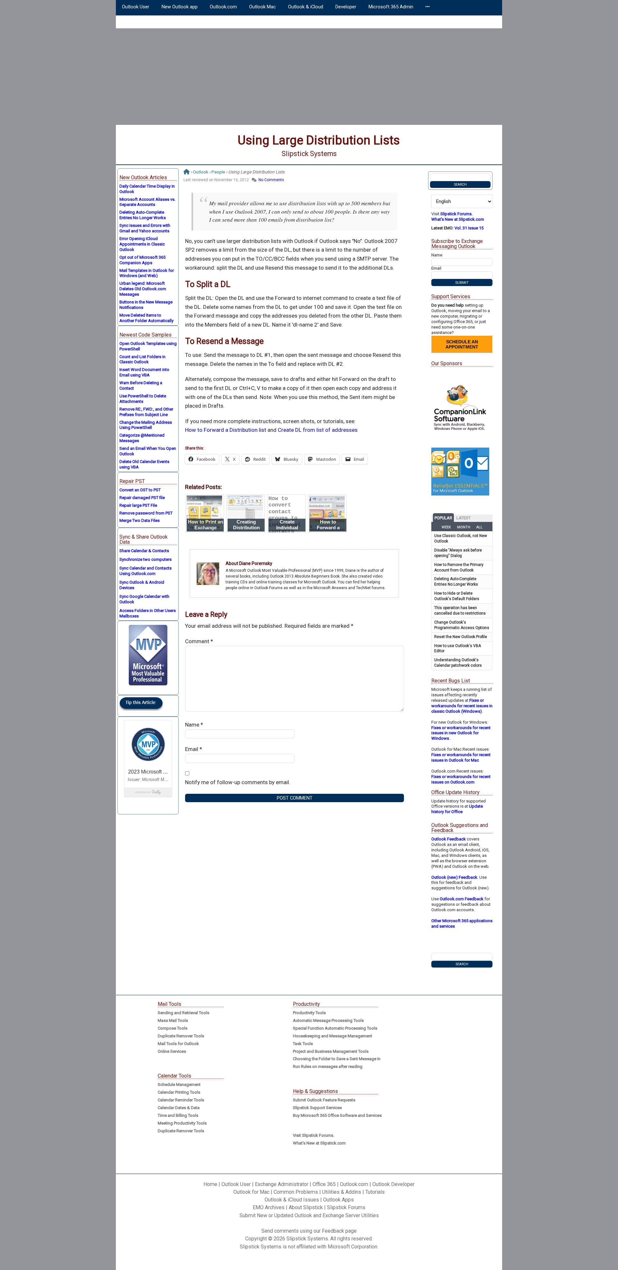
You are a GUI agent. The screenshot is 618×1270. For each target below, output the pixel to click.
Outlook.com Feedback (461, 898)
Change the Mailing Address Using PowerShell (145, 425)
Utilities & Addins (341, 1192)
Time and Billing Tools (178, 1115)
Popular (443, 517)
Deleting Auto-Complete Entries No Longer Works (142, 215)
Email (193, 749)
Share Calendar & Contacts (144, 550)
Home (210, 1184)
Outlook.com (354, 1184)
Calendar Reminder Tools (181, 1100)
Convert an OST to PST (140, 489)
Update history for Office (457, 809)
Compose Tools (172, 1028)
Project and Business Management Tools (331, 1051)
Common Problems (296, 1192)
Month (463, 527)
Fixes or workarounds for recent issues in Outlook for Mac (461, 757)
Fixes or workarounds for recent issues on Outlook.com (461, 779)
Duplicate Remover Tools (181, 1036)
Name (194, 724)
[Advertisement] (309, 77)
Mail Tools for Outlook (178, 1043)
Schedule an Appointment (461, 344)
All (479, 527)
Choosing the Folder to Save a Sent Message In (336, 1058)
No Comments (271, 180)
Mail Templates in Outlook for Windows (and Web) (146, 273)
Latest (463, 517)
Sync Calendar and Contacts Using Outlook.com (145, 571)
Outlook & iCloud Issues (292, 1200)
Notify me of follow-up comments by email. (237, 782)
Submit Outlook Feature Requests (324, 1100)
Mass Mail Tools (173, 1020)
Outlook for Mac (251, 1192)
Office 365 (324, 1184)
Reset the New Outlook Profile (460, 637)
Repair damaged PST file (142, 497)
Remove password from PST (146, 513)
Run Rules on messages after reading (327, 1066)
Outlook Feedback (448, 839)
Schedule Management (179, 1084)
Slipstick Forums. (456, 213)
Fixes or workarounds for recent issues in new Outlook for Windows (461, 733)
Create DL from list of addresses (318, 430)
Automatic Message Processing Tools (328, 1020)
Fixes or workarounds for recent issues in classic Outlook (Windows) (461, 706)
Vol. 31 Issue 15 (468, 228)
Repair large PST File (138, 505)
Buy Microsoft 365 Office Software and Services (337, 1115)
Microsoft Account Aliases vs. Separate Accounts (147, 202)
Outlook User (236, 1184)
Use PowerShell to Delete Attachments (142, 399)
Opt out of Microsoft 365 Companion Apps (142, 260)
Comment (199, 641)
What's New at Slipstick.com (457, 219)
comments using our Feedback (309, 1231)
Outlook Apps (338, 1200)
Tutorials (375, 1192)
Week (446, 527)
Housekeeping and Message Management (332, 1036)
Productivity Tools (309, 1012)
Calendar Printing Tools (179, 1092)
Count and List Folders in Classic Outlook (142, 359)
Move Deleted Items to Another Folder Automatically (146, 318)
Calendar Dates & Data (179, 1107)
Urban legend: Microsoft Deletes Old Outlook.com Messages (142, 289)
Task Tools (303, 1043)
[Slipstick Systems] (186, 171)
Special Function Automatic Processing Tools (335, 1028)
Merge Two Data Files (139, 520)
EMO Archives (269, 1207)
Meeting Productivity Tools (182, 1123)
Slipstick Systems (309, 154)
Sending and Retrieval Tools (183, 1012)
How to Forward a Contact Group (328, 527)
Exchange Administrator (281, 1184)
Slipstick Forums (346, 1207)
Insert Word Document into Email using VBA (144, 372)
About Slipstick (306, 1207)
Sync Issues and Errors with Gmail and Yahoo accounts (144, 228)
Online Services (172, 1051)
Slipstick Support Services (317, 1107)
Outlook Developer (393, 1184)
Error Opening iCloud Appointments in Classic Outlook (142, 244)
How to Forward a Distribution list (225, 430)
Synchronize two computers (145, 559)
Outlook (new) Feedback (454, 877)
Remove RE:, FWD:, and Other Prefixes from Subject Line (146, 412)
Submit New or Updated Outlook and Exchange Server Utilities (309, 1215)
